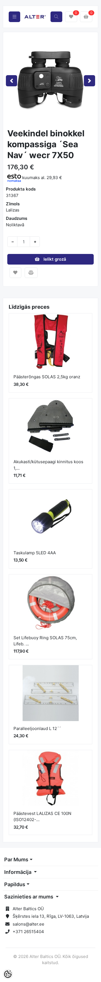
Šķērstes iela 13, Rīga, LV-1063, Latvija (51, 916)
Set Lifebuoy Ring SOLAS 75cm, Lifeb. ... (45, 641)
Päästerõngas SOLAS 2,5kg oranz (46, 376)
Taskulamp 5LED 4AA (34, 552)
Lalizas (12, 210)
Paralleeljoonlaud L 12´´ (37, 728)
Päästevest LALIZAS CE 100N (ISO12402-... (42, 816)
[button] (11, 81)
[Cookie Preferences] (8, 974)
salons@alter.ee (28, 924)
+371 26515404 (28, 931)
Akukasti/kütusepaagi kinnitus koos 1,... (48, 465)
